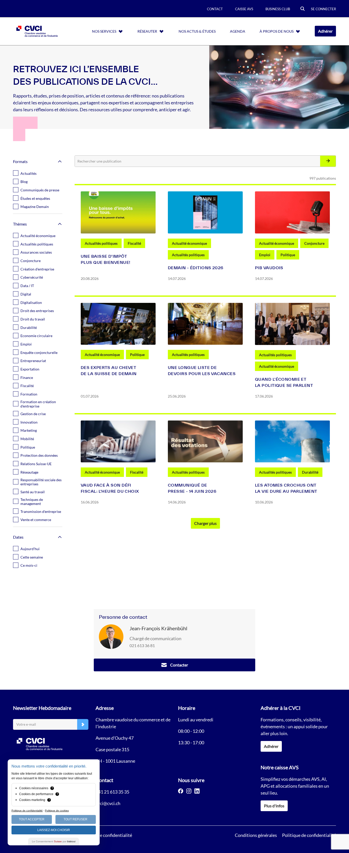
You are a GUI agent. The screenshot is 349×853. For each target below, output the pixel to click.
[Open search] (302, 9)
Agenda (237, 31)
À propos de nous (277, 31)
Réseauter (147, 31)
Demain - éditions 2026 (196, 267)
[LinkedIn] (197, 791)
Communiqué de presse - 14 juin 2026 (192, 488)
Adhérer (325, 31)
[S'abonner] (82, 724)
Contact (215, 9)
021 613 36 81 (142, 645)
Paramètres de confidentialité (102, 835)
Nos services (104, 31)
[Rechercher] (328, 161)
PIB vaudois (269, 267)
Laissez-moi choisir (53, 830)
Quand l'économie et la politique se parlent (284, 382)
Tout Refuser (75, 819)
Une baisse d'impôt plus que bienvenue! (105, 259)
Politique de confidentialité (309, 835)
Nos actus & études (197, 31)
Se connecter (323, 9)
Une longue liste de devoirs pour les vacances (202, 370)
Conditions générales (256, 835)
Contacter (179, 664)
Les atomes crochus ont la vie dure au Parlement (286, 488)
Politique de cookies (57, 810)
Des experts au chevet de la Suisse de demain (109, 370)
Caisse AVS (244, 9)
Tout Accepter (31, 819)
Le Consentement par (53, 841)
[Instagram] (188, 791)
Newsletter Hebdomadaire (42, 708)
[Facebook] (180, 791)
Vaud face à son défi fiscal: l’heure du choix (110, 488)
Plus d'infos (274, 805)
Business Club (277, 9)
